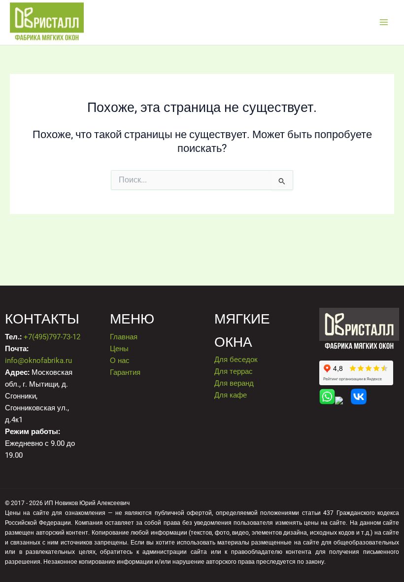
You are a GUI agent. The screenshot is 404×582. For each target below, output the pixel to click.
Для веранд (234, 383)
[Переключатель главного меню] (383, 22)
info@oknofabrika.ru (38, 360)
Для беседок (236, 359)
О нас (120, 360)
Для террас (233, 371)
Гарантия (125, 372)
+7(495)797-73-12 (52, 336)
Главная (123, 336)
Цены (119, 348)
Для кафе (230, 395)
